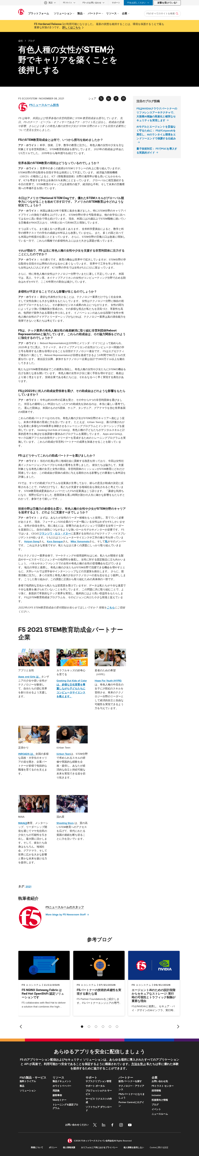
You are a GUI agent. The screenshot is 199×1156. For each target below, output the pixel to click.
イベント (156, 1109)
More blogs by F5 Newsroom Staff (66, 914)
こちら (111, 607)
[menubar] (99, 2)
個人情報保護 (69, 1147)
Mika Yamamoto (80, 541)
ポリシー (53, 1147)
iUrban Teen (64, 753)
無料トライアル (28, 1081)
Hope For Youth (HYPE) (108, 680)
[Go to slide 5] (110, 1026)
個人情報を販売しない (134, 1147)
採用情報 (156, 1090)
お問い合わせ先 (160, 1081)
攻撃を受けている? (167, 2)
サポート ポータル (95, 1086)
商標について (37, 1147)
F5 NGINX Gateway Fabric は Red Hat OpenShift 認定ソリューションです (43, 993)
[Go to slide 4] (103, 1026)
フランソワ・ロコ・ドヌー (55, 533)
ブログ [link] (31, 40)
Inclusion (156, 1095)
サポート (116, 2)
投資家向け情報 (160, 1100)
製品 (22, 1086)
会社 (20, 40)
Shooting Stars (65, 823)
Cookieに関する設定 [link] (159, 1147)
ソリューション (28, 1090)
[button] (34, 657)
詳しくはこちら (71, 27)
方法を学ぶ (138, 1064)
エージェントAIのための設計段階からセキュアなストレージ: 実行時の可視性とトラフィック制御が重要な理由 (153, 995)
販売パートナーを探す (130, 1081)
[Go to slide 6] (117, 1026)
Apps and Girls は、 (29, 676)
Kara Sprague (55, 541)
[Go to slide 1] (82, 1026)
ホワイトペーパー (62, 1086)
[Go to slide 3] (96, 1026)
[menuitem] (49, 2)
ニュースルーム (160, 1114)
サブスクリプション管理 (98, 1081)
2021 (28, 886)
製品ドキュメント (62, 1081)
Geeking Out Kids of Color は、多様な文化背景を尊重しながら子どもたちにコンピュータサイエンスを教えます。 (72, 688)
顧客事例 (57, 1095)
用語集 (56, 1090)
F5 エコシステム (86, 984)
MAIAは (22, 823)
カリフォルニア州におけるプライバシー (99, 1147)
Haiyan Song (31, 541)
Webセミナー (59, 1100)
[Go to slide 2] (89, 1026)
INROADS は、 (27, 753)
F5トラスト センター (163, 1086)
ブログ (155, 1104)
